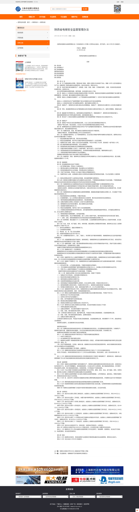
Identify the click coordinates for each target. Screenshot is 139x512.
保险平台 (74, 17)
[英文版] (36, 2)
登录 (122, 2)
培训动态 (20, 32)
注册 (118, 2)
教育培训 (35, 22)
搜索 (85, 9)
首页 (21, 17)
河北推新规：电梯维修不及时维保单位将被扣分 (73, 453)
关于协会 (42, 17)
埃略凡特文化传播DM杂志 (33, 79)
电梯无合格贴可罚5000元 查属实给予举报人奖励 (74, 451)
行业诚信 (64, 17)
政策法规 (42, 22)
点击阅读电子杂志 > (21, 74)
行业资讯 (53, 17)
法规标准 (85, 17)
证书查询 (20, 48)
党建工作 (32, 17)
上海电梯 (28, 62)
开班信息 (20, 38)
